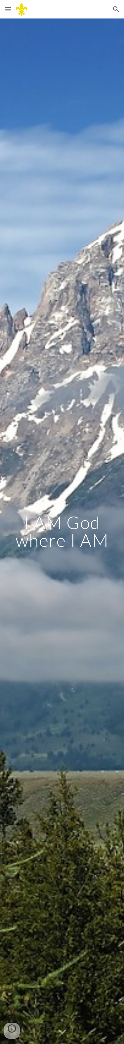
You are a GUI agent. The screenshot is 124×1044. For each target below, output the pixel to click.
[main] (62, 531)
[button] (8, 9)
